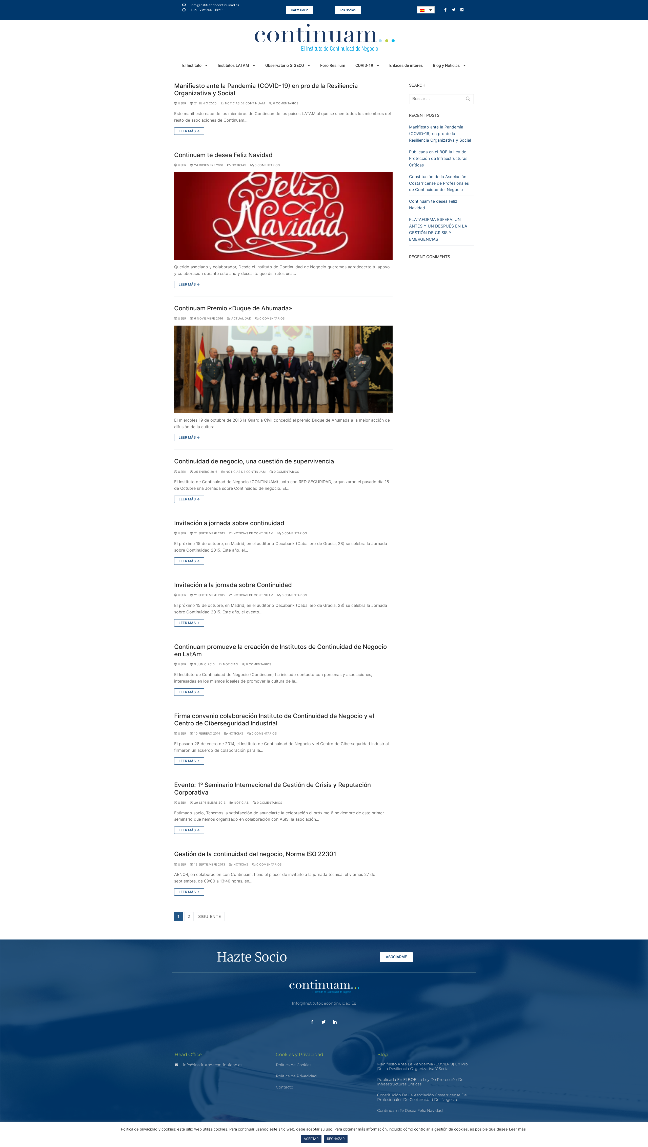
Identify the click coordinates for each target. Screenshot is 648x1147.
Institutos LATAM (233, 65)
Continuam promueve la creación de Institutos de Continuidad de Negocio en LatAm (280, 650)
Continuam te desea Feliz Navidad (223, 155)
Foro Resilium (332, 65)
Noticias (238, 165)
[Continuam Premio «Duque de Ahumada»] (283, 369)
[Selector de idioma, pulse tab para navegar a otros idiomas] (426, 9)
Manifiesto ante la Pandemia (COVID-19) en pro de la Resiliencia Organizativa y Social (266, 89)
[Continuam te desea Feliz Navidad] (283, 216)
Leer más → (189, 131)
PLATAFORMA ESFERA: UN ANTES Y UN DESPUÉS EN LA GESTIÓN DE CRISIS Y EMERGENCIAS (438, 229)
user (181, 103)
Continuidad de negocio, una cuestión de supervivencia (254, 461)
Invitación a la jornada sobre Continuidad (233, 585)
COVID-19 (364, 65)
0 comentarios (285, 103)
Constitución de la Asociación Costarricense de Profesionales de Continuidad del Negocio (439, 183)
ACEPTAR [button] (311, 1139)
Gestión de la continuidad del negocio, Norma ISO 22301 (255, 854)
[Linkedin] (461, 9)
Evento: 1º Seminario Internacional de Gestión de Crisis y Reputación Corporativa (272, 788)
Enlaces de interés (406, 65)
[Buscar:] (441, 99)
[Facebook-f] (445, 9)
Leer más (517, 1129)
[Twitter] (453, 9)
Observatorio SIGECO (284, 65)
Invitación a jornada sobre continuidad (229, 523)
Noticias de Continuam (244, 103)
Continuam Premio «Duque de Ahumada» (233, 308)
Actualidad (241, 318)
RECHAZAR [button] (336, 1139)
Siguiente (209, 916)
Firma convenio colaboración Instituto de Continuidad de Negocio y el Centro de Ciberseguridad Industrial (274, 719)
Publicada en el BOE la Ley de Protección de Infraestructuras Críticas (438, 158)
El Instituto (191, 65)
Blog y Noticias (446, 65)
